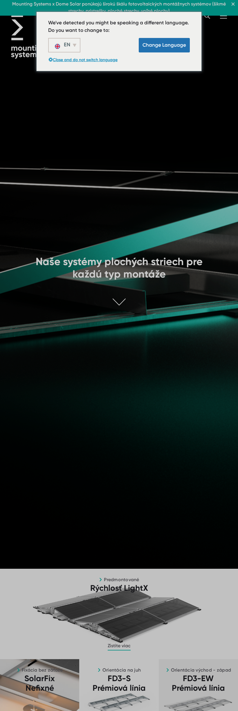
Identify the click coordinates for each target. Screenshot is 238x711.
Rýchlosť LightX (119, 588)
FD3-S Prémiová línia (119, 683)
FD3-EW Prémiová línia (198, 683)
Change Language (164, 45)
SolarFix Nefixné (39, 683)
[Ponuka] (223, 16)
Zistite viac (119, 645)
